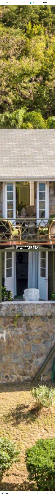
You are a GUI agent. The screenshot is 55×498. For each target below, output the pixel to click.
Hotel (7, 2)
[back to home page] (27, 2)
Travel (11, 2)
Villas (2, 2)
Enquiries (45, 2)
